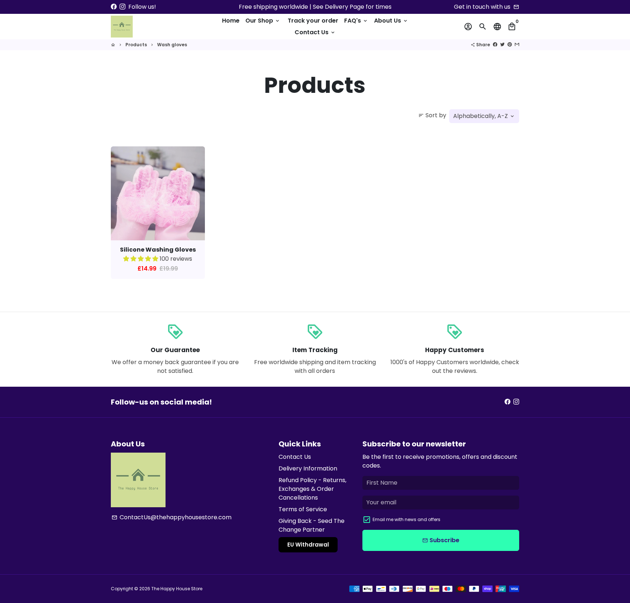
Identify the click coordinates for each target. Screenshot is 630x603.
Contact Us (315, 32)
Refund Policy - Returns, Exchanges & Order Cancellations (312, 489)
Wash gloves (172, 45)
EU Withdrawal (308, 544)
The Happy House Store (176, 589)
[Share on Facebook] (495, 45)
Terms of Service (303, 509)
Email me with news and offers (406, 519)
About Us (391, 20)
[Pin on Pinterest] (510, 45)
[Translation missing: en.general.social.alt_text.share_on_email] (517, 45)
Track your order (313, 20)
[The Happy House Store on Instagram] (122, 7)
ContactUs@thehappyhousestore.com (172, 517)
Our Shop (262, 20)
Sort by (432, 115)
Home (231, 20)
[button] (141, 259)
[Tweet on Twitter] (502, 45)
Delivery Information (308, 468)
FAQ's (356, 20)
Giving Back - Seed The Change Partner (312, 525)
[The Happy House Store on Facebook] (114, 7)
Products (136, 45)
